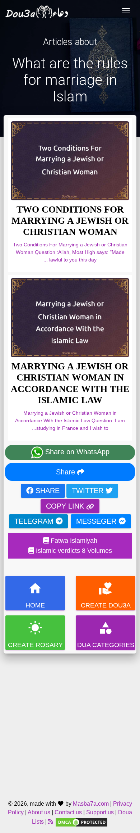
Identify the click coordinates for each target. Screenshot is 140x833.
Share (66, 472)
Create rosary (35, 634)
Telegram (35, 521)
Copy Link (66, 506)
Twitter (89, 491)
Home (35, 595)
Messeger (97, 521)
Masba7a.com (91, 804)
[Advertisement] (70, 724)
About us (39, 812)
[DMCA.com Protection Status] (81, 822)
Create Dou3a (106, 595)
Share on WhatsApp (76, 452)
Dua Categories (105, 634)
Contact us (68, 812)
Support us (100, 812)
